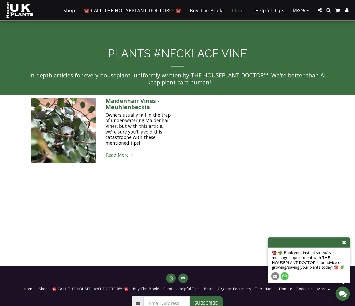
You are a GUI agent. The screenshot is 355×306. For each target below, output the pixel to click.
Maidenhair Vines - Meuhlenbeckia (133, 104)
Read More (118, 155)
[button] (319, 10)
